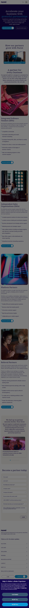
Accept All (15, 604)
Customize (15, 594)
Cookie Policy (24, 588)
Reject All (15, 599)
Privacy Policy (17, 588)
